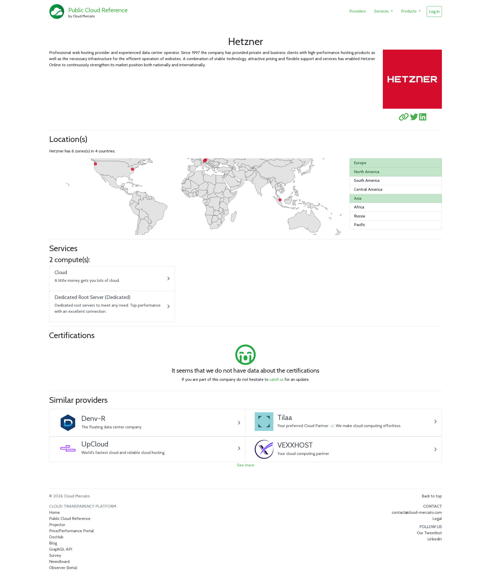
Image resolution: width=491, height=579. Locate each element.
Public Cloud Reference (98, 10)
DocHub (56, 537)
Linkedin (434, 539)
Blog (53, 543)
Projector (57, 524)
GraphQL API (60, 549)
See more (245, 465)
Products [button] (409, 11)
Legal (437, 518)
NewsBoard (59, 561)
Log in (434, 11)
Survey (55, 555)
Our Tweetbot (429, 532)
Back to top (432, 496)
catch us (277, 379)
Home (54, 512)
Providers (357, 11)
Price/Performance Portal (71, 530)
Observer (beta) (63, 567)
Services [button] (382, 11)
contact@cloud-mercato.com (417, 512)
